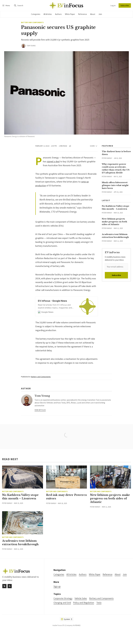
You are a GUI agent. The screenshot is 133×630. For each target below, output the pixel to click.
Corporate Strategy (63, 598)
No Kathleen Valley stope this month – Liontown (20, 496)
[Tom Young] (23, 45)
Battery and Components (32, 22)
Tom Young (31, 46)
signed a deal (53, 161)
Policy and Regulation (83, 602)
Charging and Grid (62, 602)
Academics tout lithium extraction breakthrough (20, 542)
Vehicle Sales (81, 598)
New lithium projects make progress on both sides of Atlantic (114, 222)
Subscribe (125, 5)
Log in (113, 5)
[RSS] (10, 586)
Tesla (98, 602)
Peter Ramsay (107, 158)
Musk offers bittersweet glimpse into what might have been (115, 185)
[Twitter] (4, 586)
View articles (40, 410)
